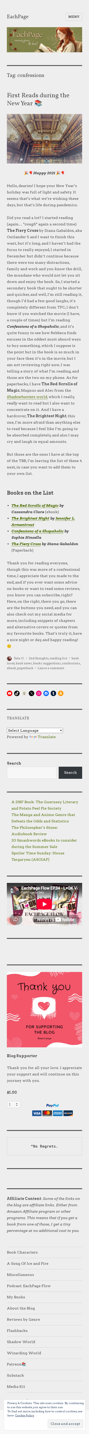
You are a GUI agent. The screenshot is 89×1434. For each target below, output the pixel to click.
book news (24, 663)
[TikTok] (17, 693)
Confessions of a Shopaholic (37, 531)
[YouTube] (9, 693)
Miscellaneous (20, 1275)
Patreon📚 (16, 1364)
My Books (16, 1297)
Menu (74, 16)
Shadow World (21, 1342)
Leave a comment (51, 668)
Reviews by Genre (23, 1319)
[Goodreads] (24, 693)
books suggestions (47, 663)
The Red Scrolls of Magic (34, 505)
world (27, 397)
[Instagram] (39, 693)
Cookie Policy (24, 1415)
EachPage (18, 17)
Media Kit (16, 1386)
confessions (71, 663)
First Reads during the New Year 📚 (38, 99)
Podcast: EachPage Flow (29, 1286)
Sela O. (19, 658)
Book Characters (22, 1252)
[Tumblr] (53, 693)
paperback (25, 668)
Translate (47, 737)
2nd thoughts (39, 658)
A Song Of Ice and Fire (27, 1263)
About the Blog (21, 1308)
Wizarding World (24, 1353)
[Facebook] (46, 693)
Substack (15, 1375)
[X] (31, 693)
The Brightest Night (30, 518)
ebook (11, 668)
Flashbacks (17, 1330)
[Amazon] (60, 693)
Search (14, 763)
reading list (58, 658)
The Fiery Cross (26, 544)
